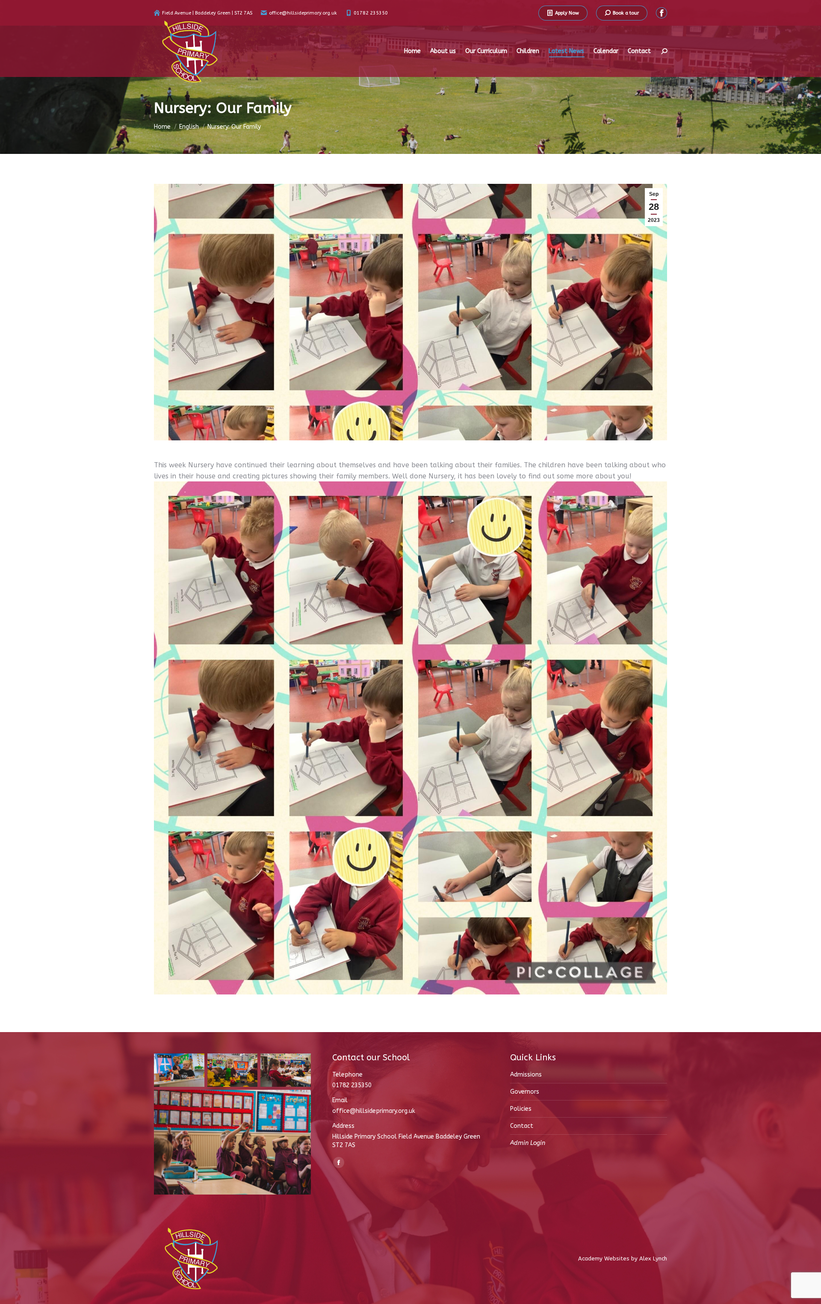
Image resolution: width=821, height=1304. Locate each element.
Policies (521, 1108)
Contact (521, 1126)
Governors (524, 1091)
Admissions (526, 1074)
